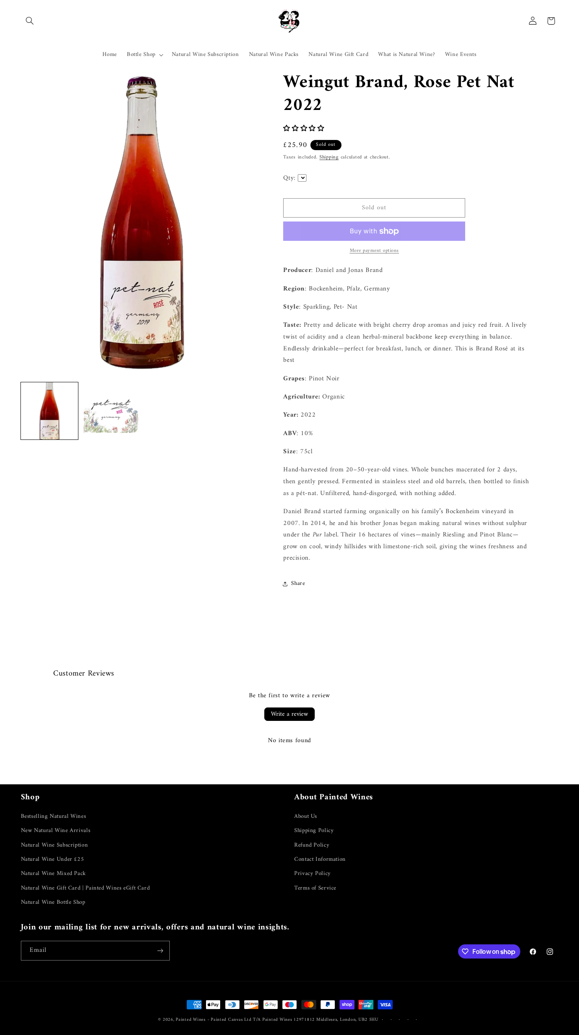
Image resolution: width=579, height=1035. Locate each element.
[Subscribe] (160, 950)
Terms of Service (315, 888)
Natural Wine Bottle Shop (53, 902)
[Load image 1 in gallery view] (49, 411)
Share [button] (298, 584)
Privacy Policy (312, 873)
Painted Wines (191, 1020)
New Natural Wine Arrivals (56, 830)
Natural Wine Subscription (54, 845)
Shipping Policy (314, 830)
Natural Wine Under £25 (52, 859)
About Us (305, 816)
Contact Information (320, 859)
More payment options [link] (374, 251)
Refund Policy (311, 845)
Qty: (290, 178)
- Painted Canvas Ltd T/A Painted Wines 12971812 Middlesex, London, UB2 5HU (293, 1020)
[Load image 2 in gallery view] (111, 411)
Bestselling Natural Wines (53, 816)
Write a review (289, 714)
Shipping (329, 157)
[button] (30, 21)
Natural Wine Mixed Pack (53, 873)
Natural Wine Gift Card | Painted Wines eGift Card (85, 888)
